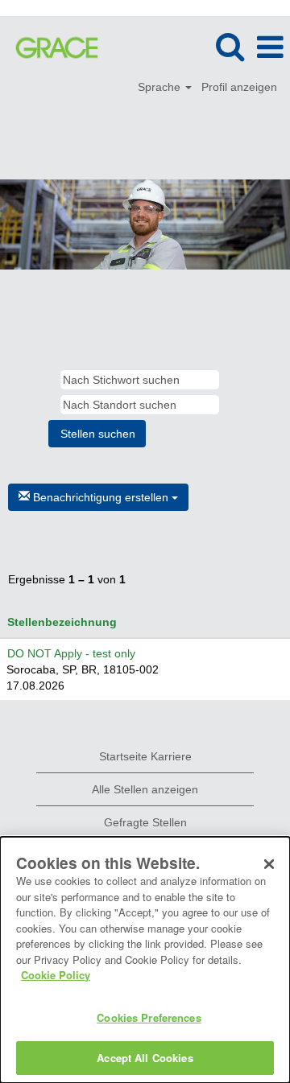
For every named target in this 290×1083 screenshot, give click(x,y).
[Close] (269, 864)
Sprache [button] (161, 86)
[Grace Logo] (51, 46)
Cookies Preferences (149, 1017)
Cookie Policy (55, 974)
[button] (270, 47)
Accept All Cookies (145, 1057)
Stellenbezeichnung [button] (62, 622)
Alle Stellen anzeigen (145, 789)
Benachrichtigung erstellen (101, 497)
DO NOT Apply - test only (71, 653)
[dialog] (145, 960)
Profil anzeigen (239, 86)
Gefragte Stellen (145, 822)
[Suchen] (229, 46)
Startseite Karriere (145, 756)
